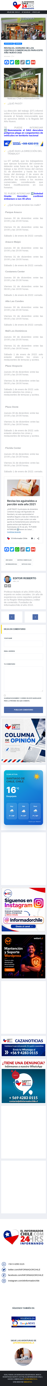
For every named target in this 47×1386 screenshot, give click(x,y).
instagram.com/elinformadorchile (23, 1281)
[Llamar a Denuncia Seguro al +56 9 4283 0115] (23, 143)
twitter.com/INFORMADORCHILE (24, 1269)
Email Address (9, 651)
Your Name (8, 638)
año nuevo (9, 560)
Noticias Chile (26, 564)
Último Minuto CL (30, 1379)
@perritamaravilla (23, 1343)
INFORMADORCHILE (11, 564)
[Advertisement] (23, 858)
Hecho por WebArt (35, 821)
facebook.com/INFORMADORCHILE (25, 1275)
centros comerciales (24, 560)
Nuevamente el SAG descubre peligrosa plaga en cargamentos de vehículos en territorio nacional (23, 133)
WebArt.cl (28, 1382)
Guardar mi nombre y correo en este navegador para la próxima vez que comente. (22, 699)
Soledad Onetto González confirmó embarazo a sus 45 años (23, 196)
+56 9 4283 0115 (16, 1264)
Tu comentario (9, 664)
